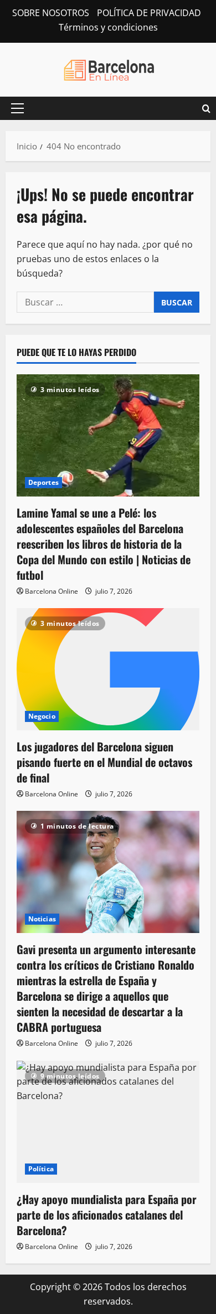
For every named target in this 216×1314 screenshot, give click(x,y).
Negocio (41, 716)
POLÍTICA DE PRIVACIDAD (149, 13)
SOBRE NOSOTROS (50, 13)
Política (41, 1168)
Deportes (43, 482)
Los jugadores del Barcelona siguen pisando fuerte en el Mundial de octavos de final (104, 762)
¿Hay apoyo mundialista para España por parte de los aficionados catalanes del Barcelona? (107, 1214)
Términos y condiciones (108, 27)
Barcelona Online (51, 591)
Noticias (42, 919)
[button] (17, 108)
